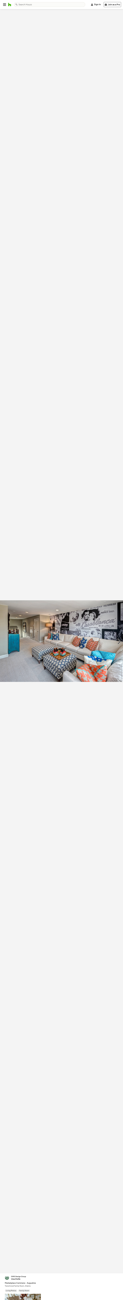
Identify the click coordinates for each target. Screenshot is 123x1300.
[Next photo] (119, 641)
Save (69, 1269)
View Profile (15, 1279)
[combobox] (49, 4)
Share (56, 1269)
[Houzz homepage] (9, 4)
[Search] (16, 4)
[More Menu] (118, 1268)
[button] (4, 4)
